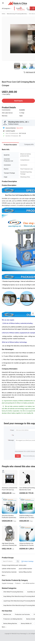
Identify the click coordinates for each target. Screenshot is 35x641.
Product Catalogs (28, 561)
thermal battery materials (9, 572)
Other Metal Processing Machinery (13, 592)
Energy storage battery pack (10, 565)
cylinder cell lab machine (9, 568)
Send (17, 456)
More (3, 627)
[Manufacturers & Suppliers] (17, 3)
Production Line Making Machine (12, 619)
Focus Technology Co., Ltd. (24, 633)
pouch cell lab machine (25, 568)
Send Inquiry (18, 101)
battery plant (22, 565)
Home (3, 13)
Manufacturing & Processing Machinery (17, 13)
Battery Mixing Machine (10, 623)
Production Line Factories (22, 614)
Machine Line (7, 614)
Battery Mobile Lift (26, 623)
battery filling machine (25, 572)
